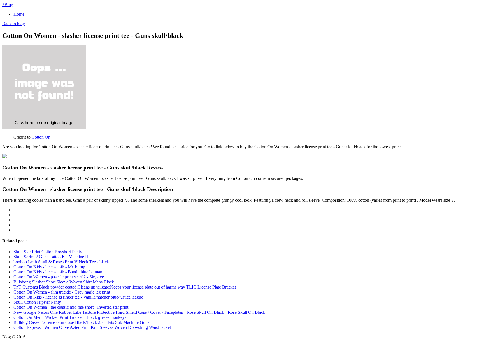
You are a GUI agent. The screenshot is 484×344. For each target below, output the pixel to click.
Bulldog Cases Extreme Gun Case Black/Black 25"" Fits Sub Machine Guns (81, 322)
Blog (7, 4)
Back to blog (13, 23)
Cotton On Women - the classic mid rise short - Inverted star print (70, 307)
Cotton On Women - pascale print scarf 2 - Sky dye (58, 277)
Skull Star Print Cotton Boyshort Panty (47, 251)
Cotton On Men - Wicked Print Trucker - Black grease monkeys (69, 317)
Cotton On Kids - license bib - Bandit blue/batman (57, 271)
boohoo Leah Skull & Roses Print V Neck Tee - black (61, 261)
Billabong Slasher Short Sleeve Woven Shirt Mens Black (63, 282)
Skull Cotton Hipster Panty (37, 302)
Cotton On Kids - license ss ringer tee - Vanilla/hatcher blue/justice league (78, 297)
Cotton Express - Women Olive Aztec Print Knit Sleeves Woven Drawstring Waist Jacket (92, 327)
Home (18, 14)
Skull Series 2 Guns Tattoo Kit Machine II (50, 256)
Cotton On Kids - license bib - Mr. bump (49, 266)
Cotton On (41, 137)
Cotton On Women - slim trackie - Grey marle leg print (61, 292)
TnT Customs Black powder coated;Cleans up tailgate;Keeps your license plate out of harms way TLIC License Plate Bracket (124, 287)
